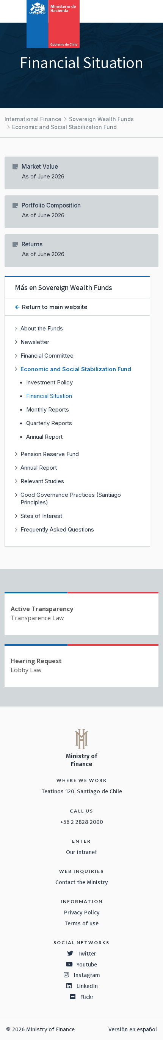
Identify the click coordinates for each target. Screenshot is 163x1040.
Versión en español (132, 1029)
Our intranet (81, 852)
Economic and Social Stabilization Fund (64, 127)
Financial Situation (49, 396)
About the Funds (41, 328)
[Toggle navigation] (125, 10)
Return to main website (54, 306)
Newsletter (34, 342)
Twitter (86, 953)
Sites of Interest (41, 515)
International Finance (33, 119)
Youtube (87, 964)
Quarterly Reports (49, 423)
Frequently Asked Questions (57, 529)
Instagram (87, 975)
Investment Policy (49, 382)
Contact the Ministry (81, 882)
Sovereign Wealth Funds (101, 119)
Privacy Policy (81, 912)
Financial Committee (47, 355)
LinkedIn (87, 986)
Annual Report (44, 436)
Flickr (87, 997)
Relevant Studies (42, 481)
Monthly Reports (47, 409)
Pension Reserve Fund (49, 454)
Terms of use (81, 923)
